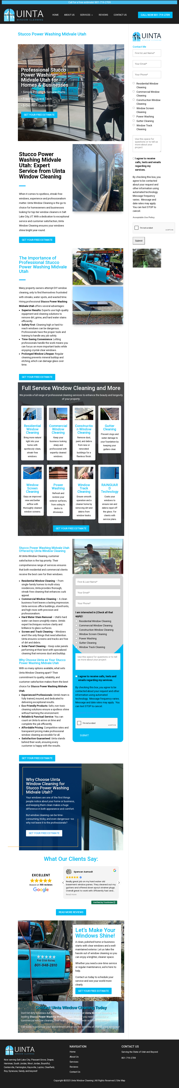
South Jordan (20, 1063)
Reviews (103, 15)
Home (55, 15)
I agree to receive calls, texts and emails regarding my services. (97, 678)
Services (85, 15)
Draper (50, 1059)
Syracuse (13, 1071)
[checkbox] (76, 621)
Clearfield (49, 1067)
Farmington (20, 1067)
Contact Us (120, 15)
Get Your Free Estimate (39, 114)
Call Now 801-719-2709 (155, 14)
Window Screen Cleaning (32, 488)
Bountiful (45, 1063)
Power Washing (58, 486)
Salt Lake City (23, 1059)
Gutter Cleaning (109, 427)
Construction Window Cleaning (84, 429)
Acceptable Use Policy (86, 713)
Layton (40, 1067)
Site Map (120, 1080)
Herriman (8, 1063)
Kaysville (31, 1067)
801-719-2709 (129, 1058)
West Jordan (34, 1063)
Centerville (9, 1067)
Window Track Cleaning (83, 488)
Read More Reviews (71, 912)
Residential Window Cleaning (32, 429)
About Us (69, 15)
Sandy (21, 1071)
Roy (6, 1071)
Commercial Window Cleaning (58, 429)
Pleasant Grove (38, 1059)
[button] (119, 883)
